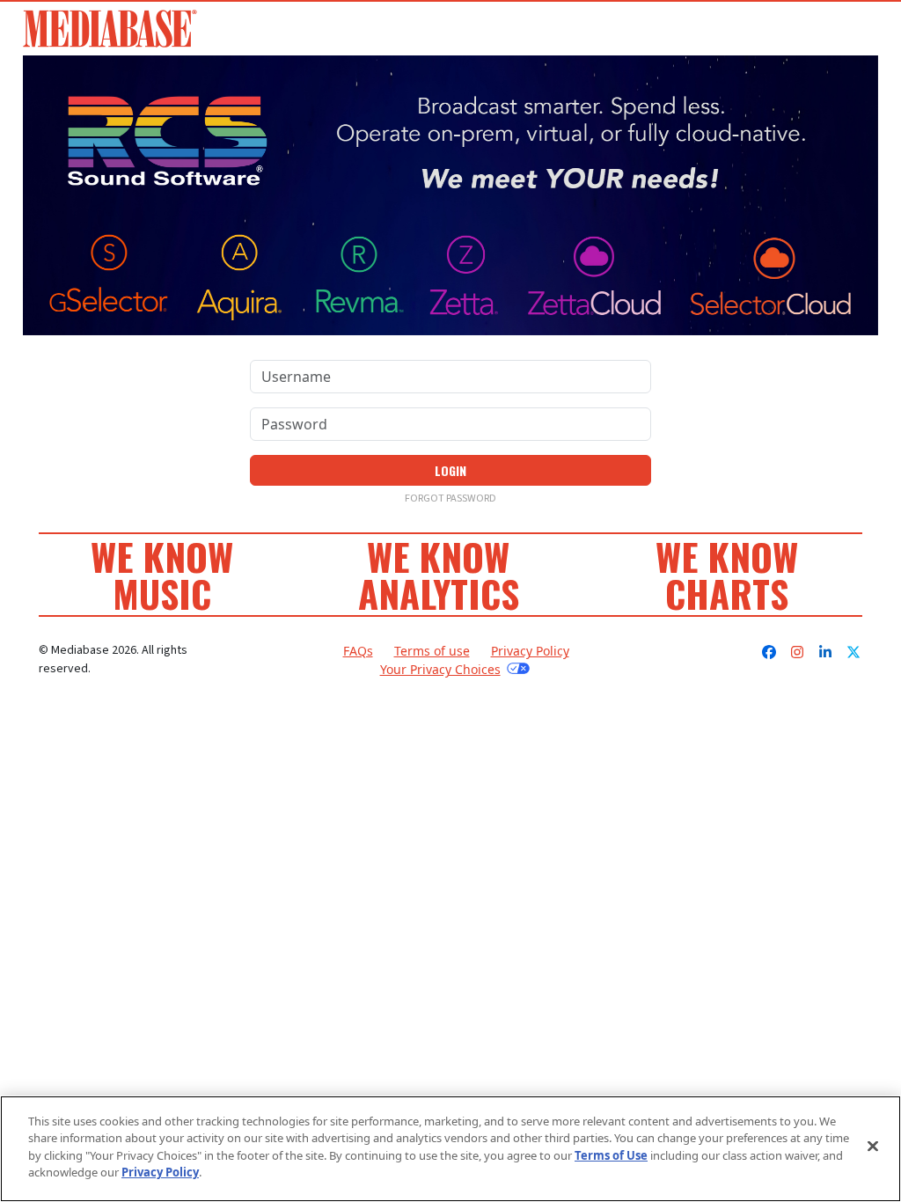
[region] (450, 1149)
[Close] (872, 1146)
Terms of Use (611, 1155)
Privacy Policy (530, 650)
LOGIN (450, 470)
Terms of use (432, 650)
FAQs (358, 650)
